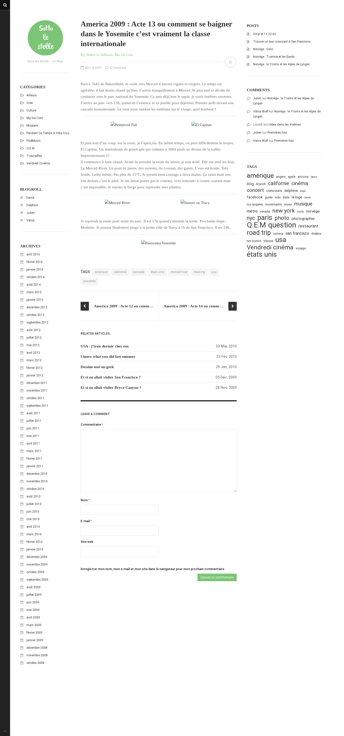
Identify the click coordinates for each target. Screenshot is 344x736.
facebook (255, 197)
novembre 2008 (37, 655)
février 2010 (34, 542)
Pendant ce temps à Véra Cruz (48, 133)
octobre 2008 (35, 663)
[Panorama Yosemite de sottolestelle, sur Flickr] (158, 243)
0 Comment (117, 68)
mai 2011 (33, 436)
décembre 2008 (36, 648)
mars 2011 (34, 451)
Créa (29, 103)
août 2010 (33, 496)
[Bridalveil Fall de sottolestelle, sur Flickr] (124, 125)
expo (302, 191)
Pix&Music (33, 140)
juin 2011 (32, 428)
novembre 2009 (37, 564)
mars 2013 (34, 292)
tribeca (268, 241)
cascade (138, 272)
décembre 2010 (36, 474)
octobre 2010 (35, 489)
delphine (291, 191)
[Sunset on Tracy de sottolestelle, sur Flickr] (195, 202)
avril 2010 (33, 526)
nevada (265, 211)
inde (278, 197)
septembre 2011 (37, 405)
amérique (101, 272)
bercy (314, 177)
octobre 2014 (35, 277)
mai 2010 (33, 519)
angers (281, 177)
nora (300, 211)
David (30, 197)
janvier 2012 (34, 375)
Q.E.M (30, 148)
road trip (199, 272)
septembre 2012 (37, 322)
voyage (301, 248)
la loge (297, 197)
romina (278, 233)
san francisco (297, 233)
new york (283, 211)
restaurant (308, 225)
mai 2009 (33, 610)
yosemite (89, 281)
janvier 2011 (34, 466)
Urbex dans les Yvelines (285, 124)
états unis (157, 272)
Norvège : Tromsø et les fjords (274, 56)
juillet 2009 (34, 595)
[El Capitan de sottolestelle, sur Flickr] (201, 125)
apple (291, 177)
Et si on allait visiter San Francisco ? (111, 377)
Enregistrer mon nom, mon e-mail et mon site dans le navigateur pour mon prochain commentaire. (153, 569)
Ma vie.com (34, 118)
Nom (85, 500)
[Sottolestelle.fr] (45, 37)
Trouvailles (34, 156)
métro (252, 211)
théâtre (316, 233)
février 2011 (34, 458)
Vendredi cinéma (38, 163)
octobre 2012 (35, 315)
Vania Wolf (260, 140)
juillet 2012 (34, 337)
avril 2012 (33, 353)
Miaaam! (32, 125)
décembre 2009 (36, 557)
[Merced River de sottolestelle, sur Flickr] (117, 202)
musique (303, 204)
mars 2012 (34, 360)
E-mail (86, 521)
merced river (179, 272)
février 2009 (34, 632)
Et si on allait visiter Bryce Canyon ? (111, 388)
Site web (87, 542)
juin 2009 (32, 602)
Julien (30, 213)
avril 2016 (33, 254)
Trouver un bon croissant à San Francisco (282, 41)
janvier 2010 (34, 549)
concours (274, 190)
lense (307, 197)
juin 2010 (32, 511)
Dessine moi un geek (97, 367)
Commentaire (92, 424)
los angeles (255, 204)
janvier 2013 (34, 300)
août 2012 (33, 330)
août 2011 (33, 413)
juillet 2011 (34, 421)
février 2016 (34, 262)
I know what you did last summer (108, 357)
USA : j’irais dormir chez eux (105, 346)
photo (281, 218)
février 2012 (34, 368)
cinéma (299, 183)
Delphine (32, 205)
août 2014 (33, 284)
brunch (261, 184)
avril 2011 (33, 443)
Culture (31, 110)
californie (120, 272)
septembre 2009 (37, 579)
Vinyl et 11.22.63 (264, 34)
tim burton (254, 241)
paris (264, 218)
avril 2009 (33, 617)
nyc (251, 218)
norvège (313, 211)
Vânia (30, 220)
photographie (303, 218)
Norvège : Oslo (263, 49)
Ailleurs (31, 95)
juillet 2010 (34, 504)
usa (214, 272)
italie (286, 197)
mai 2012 (33, 345)
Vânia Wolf (260, 111)
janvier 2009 (34, 640)
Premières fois (277, 132)
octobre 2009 (35, 572)
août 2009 (33, 587)
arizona (303, 177)
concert (255, 190)
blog (250, 184)
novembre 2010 (37, 481)
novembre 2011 (37, 390)
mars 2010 (34, 534)
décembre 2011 (36, 383)
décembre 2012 (36, 307)
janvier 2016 (34, 269)
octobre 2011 (35, 398)
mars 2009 (34, 625)
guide (268, 197)
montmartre (273, 204)
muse (288, 204)
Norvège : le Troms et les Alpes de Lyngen (281, 64)
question (282, 225)
